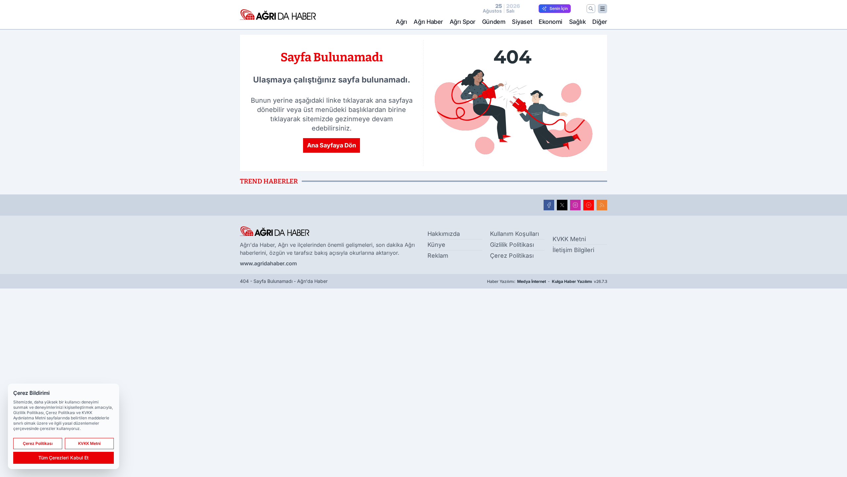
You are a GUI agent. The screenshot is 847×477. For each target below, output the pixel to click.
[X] (562, 205)
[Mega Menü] (602, 8)
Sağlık (577, 21)
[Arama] (591, 8)
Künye (436, 244)
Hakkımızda (443, 233)
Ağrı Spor (462, 21)
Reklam (437, 255)
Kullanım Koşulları (514, 233)
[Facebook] (549, 205)
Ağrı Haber (428, 21)
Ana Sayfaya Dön (331, 145)
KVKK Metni (569, 239)
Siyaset (522, 21)
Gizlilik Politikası (512, 244)
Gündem (493, 21)
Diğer (599, 21)
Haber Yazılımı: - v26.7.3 (547, 281)
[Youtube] (588, 205)
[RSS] (602, 205)
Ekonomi (550, 21)
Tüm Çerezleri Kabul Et (63, 457)
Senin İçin (559, 8)
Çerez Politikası (512, 255)
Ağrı (401, 21)
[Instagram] (575, 205)
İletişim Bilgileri (573, 249)
